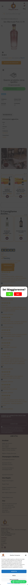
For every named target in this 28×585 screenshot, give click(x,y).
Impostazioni (14, 579)
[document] (14, 292)
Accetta (14, 571)
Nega (14, 575)
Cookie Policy (10, 583)
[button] (26, 555)
